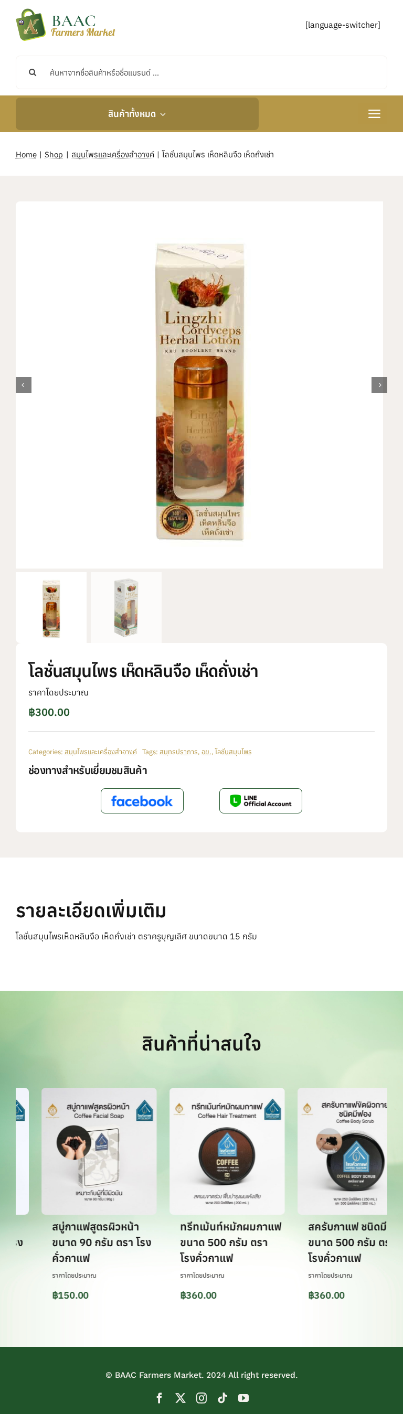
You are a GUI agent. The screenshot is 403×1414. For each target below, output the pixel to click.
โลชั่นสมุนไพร (233, 751)
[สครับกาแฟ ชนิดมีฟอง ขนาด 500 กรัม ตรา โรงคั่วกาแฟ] (333, 1093)
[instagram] (201, 1398)
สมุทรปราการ (179, 751)
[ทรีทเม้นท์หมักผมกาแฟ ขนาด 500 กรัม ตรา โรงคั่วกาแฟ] (205, 1093)
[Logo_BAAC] (65, 10)
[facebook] (159, 1398)
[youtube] (243, 1398)
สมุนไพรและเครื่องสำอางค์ (101, 751)
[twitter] (180, 1398)
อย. (206, 751)
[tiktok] (222, 1398)
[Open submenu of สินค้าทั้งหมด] (161, 114)
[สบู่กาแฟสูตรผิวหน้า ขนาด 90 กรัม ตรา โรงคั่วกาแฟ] (77, 1093)
